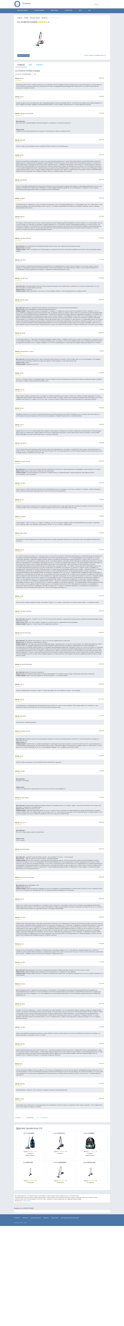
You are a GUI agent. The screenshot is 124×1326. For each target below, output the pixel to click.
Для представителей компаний (70, 1218)
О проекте (17, 1218)
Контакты (25, 1218)
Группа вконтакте (36, 1218)
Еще (89, 10)
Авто (80, 10)
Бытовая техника (39, 10)
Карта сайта (54, 1218)
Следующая (44, 1117)
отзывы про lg (26, 1201)
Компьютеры (68, 10)
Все (38, 1117)
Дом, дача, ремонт (22, 10)
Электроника (54, 10)
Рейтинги (46, 1218)
